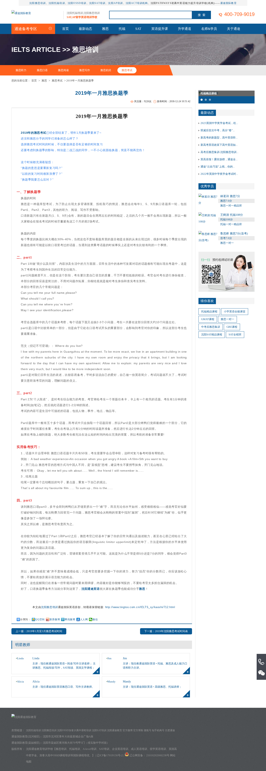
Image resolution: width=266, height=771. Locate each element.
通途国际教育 (228, 3)
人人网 (84, 619)
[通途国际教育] (21, 13)
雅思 (105, 28)
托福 (122, 28)
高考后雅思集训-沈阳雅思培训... (219, 152)
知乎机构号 (158, 730)
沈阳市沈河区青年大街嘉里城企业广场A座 (68, 736)
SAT (138, 28)
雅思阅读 (63, 70)
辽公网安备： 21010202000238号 (149, 755)
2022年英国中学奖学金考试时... (219, 173)
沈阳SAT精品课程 (211, 334)
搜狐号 (147, 730)
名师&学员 (209, 28)
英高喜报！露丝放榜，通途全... (219, 159)
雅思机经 (105, 70)
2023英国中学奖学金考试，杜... (219, 123)
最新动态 (85, 28)
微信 (95, 619)
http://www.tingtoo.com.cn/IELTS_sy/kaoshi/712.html (140, 607)
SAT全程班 (235, 334)
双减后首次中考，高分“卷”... (218, 130)
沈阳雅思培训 (37, 3)
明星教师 (22, 645)
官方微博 (128, 730)
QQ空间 (39, 619)
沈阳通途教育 (114, 730)
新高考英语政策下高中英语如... (219, 144)
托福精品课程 (209, 311)
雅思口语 (42, 70)
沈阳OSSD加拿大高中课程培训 (74, 730)
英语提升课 (159, 28)
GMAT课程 (207, 319)
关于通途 (233, 28)
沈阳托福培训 (57, 3)
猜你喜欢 (207, 301)
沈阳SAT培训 (97, 3)
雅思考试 (127, 70)
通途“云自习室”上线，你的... (218, 166)
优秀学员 (207, 186)
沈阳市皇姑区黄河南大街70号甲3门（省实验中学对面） (76, 742)
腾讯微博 (70, 619)
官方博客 (138, 730)
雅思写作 (84, 70)
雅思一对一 (227, 319)
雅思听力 (21, 70)
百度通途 (170, 730)
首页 (65, 28)
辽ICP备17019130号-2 (110, 755)
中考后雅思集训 (210, 326)
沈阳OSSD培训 (77, 3)
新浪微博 (54, 619)
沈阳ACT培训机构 (137, 3)
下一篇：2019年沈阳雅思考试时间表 (166, 631)
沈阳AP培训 (115, 3)
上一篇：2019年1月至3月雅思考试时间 (39, 631)
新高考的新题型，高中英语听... (219, 137)
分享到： (25, 619)
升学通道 (184, 28)
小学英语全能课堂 (234, 311)
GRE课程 (232, 326)
